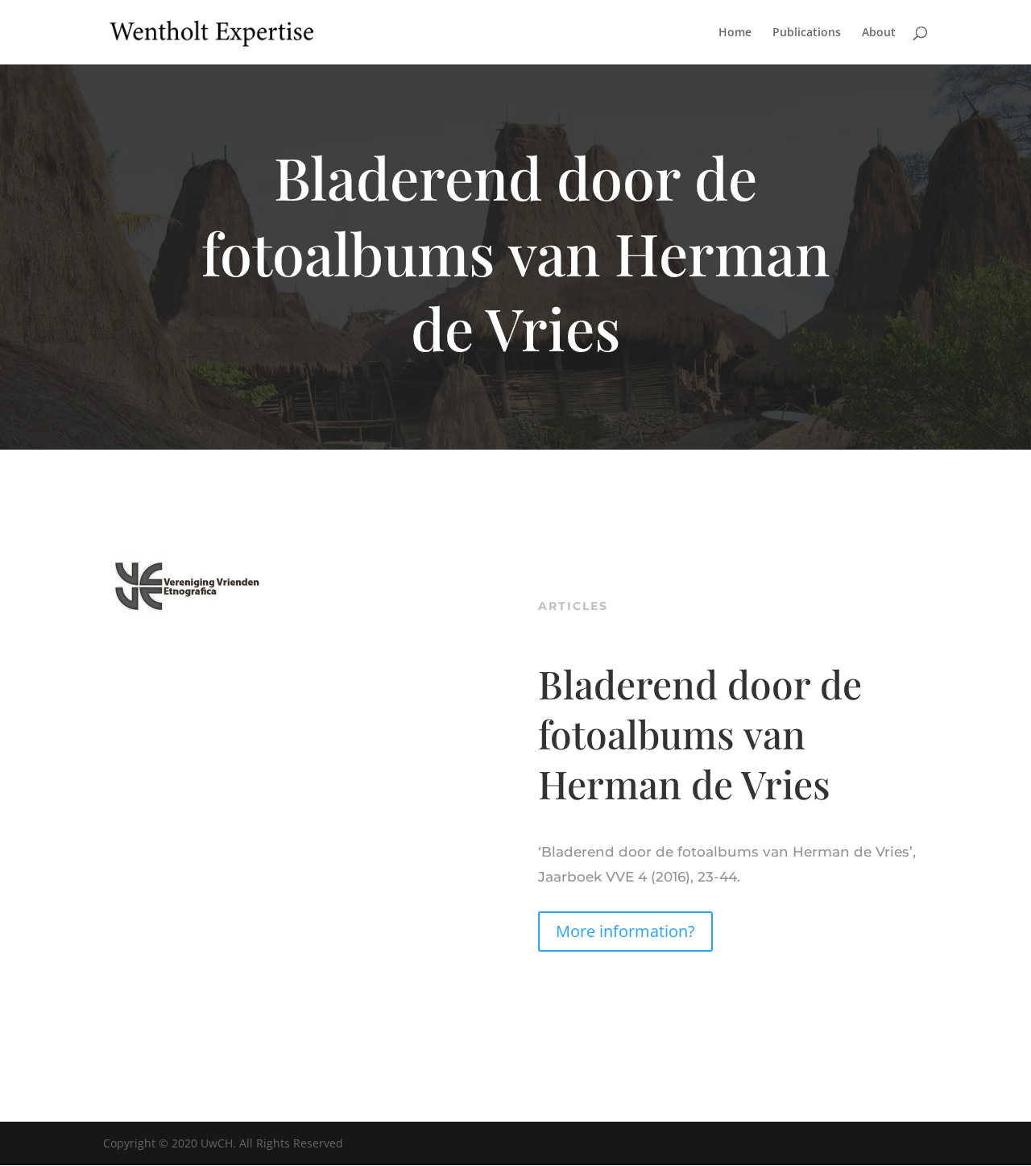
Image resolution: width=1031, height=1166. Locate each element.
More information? (625, 931)
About (879, 33)
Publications (806, 33)
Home (735, 33)
